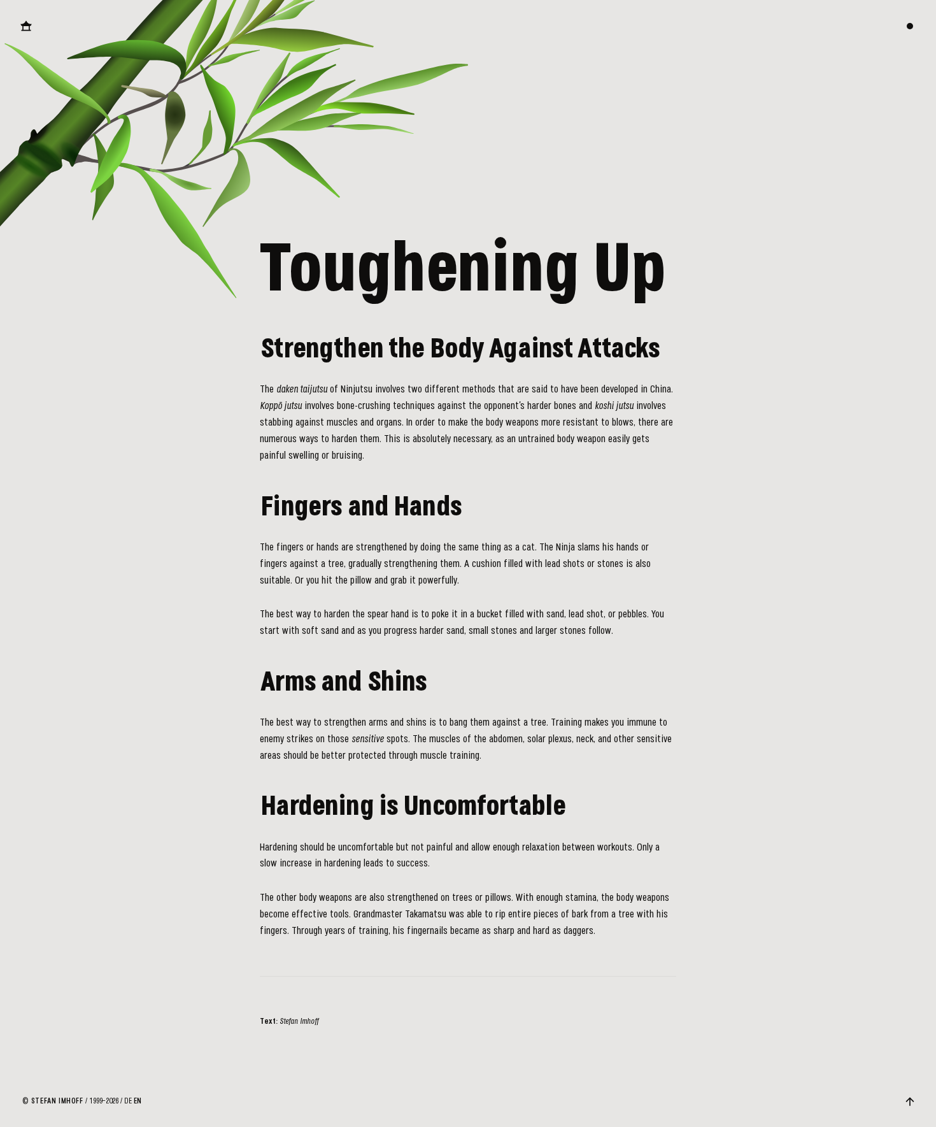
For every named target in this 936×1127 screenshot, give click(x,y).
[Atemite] (913, 564)
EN (137, 1101)
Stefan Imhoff (57, 1101)
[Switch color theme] (910, 26)
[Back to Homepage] (26, 26)
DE (128, 1101)
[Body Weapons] (23, 564)
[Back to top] (910, 1101)
